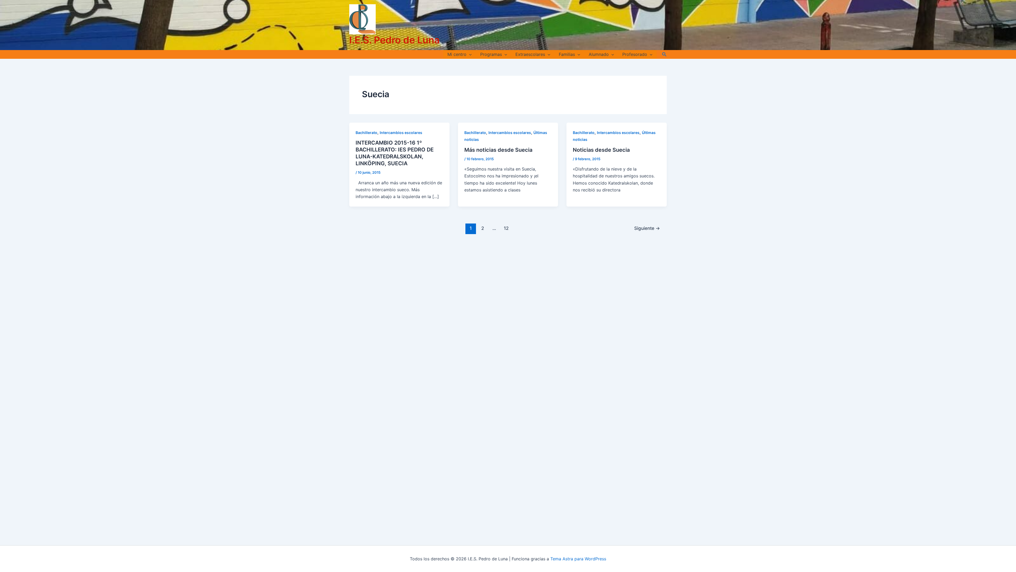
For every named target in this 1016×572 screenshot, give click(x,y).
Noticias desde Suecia (601, 150)
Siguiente (647, 228)
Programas (491, 54)
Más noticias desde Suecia (498, 150)
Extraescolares (530, 54)
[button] (469, 54)
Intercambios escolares (401, 132)
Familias (567, 54)
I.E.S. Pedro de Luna (394, 40)
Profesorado (634, 54)
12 (506, 228)
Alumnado (599, 54)
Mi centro (456, 54)
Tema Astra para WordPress (578, 558)
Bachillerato (366, 132)
